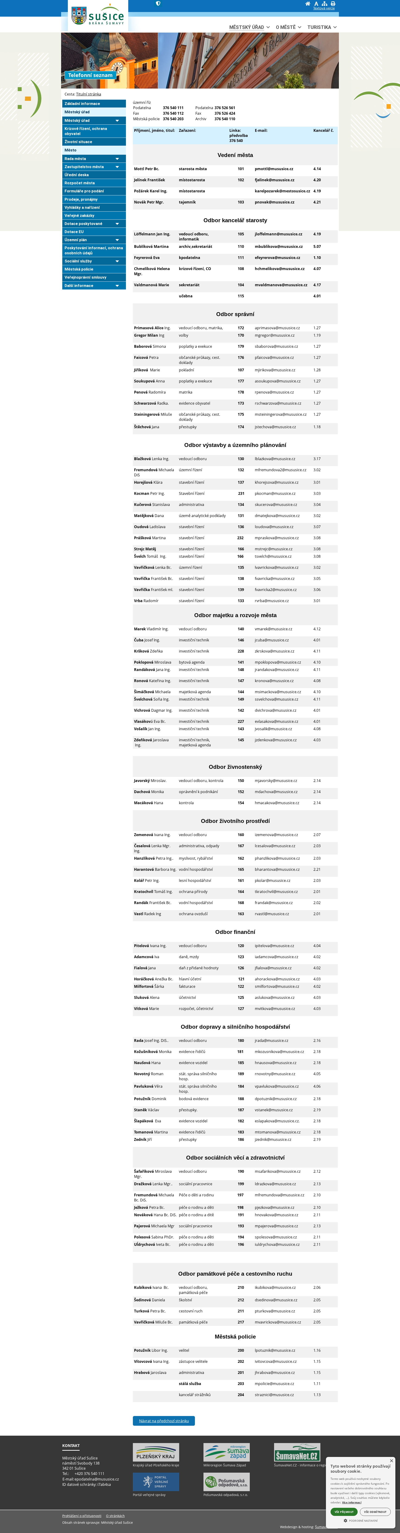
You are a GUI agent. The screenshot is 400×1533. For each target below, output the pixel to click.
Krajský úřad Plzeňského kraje (156, 1465)
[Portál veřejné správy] (156, 1490)
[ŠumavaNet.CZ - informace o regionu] (297, 1460)
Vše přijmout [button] (344, 1512)
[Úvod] (308, 4)
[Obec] (106, 19)
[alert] (360, 1492)
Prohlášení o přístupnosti (81, 1516)
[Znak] (158, 3)
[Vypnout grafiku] (316, 4)
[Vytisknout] (333, 4)
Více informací (351, 1502)
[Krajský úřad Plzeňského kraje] (156, 1460)
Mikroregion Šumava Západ (224, 1465)
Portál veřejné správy (149, 1495)
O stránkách (115, 1516)
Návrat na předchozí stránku (164, 1420)
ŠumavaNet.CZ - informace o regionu (302, 1465)
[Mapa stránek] (324, 4)
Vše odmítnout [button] (375, 1512)
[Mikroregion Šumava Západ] (226, 1460)
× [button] (391, 1461)
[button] (361, 1520)
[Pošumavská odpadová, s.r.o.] (226, 1490)
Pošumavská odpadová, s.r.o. (225, 1495)
